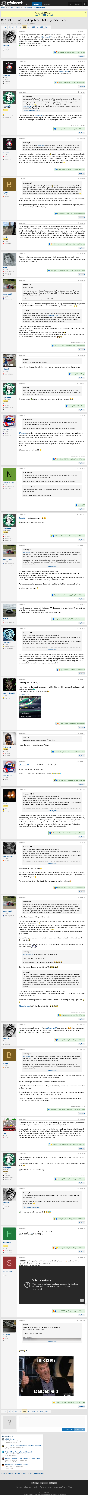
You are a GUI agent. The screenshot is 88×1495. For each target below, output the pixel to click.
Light (36, 1483)
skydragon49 (27, 550)
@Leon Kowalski (24, 1006)
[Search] (85, 4)
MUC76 (25, 1325)
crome (25, 972)
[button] (40, 4)
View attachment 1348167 (31, 111)
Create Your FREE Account (43, 15)
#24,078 (82, 733)
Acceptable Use (59, 1487)
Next (46, 27)
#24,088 (82, 1228)
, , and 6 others (71, 129)
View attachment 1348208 (31, 1207)
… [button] (12, 27)
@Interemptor (64, 71)
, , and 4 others (71, 780)
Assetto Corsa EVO (10, 1462)
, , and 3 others (69, 345)
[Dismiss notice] (85, 13)
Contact (19, 1487)
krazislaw (26, 96)
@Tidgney (38, 115)
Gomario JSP (27, 633)
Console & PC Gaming (11, 1442)
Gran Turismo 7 (9, 1449)
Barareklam (27, 902)
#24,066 (82, 223)
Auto (53, 1483)
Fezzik (25, 388)
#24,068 (82, 280)
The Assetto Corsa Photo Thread (16, 1465)
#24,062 (82, 61)
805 (33, 27)
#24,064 (82, 138)
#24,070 (82, 383)
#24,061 (82, 31)
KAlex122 (26, 420)
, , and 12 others (71, 1179)
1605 (41, 27)
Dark (44, 1483)
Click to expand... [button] (52, 566)
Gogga (25, 359)
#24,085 (82, 1119)
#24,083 (82, 1024)
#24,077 (82, 679)
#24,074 (82, 545)
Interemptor (27, 143)
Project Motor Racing (11, 1455)
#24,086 (82, 1154)
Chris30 (25, 284)
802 (20, 27)
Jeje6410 (26, 311)
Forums (36, 4)
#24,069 (82, 355)
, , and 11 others (71, 1040)
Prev (5, 27)
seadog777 (6, 23)
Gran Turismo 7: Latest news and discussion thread (23, 1445)
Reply (83, 56)
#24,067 (82, 253)
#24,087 (82, 1188)
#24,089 (82, 1257)
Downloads (47, 4)
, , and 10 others (73, 723)
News (28, 4)
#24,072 (82, 468)
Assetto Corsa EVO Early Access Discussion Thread (23, 1458)
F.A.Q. (35, 1487)
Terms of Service (46, 1487)
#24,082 (82, 897)
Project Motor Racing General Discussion (19, 1452)
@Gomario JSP (46, 37)
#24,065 (82, 179)
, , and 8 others (69, 595)
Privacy (70, 1487)
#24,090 (82, 1320)
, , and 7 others (71, 213)
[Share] (78, 31)
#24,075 (82, 604)
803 (24, 27)
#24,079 (82, 761)
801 (15, 27)
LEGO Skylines (10, 1439)
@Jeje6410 (23, 518)
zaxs (24, 737)
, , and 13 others (72, 82)
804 (29, 27)
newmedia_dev (28, 487)
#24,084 (82, 1049)
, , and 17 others (71, 52)
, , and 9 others (73, 670)
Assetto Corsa (9, 1468)
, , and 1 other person (68, 270)
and (78, 374)
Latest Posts (7, 1436)
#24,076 (82, 628)
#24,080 (82, 789)
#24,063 (82, 92)
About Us (27, 1487)
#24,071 (82, 415)
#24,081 (82, 842)
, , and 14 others (69, 244)
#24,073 (82, 514)
